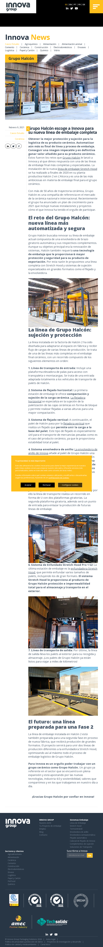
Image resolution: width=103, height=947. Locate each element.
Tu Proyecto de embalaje (50, 826)
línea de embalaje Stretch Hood (77, 169)
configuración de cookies (59, 477)
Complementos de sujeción (82, 844)
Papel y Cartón (27, 50)
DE (84, 4)
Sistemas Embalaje (79, 820)
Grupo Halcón (71, 157)
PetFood (11, 881)
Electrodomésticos (63, 47)
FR (79, 4)
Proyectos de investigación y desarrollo (64, 941)
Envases (82, 47)
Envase (11, 872)
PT (75, 4)
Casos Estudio (12, 43)
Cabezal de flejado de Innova (82, 841)
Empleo (42, 829)
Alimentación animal (72, 43)
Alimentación (49, 43)
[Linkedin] (67, 8)
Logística (9, 50)
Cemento (9, 47)
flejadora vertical (73, 423)
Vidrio (57, 50)
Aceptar (28, 485)
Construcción (41, 47)
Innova (27, 37)
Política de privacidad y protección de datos (24, 941)
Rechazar (47, 485)
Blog (41, 832)
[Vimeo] (76, 8)
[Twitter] (71, 8)
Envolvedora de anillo (79, 832)
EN (70, 4)
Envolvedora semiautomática (82, 835)
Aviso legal (50, 939)
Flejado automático (78, 837)
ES (66, 4)
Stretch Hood (75, 826)
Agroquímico (31, 43)
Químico (44, 50)
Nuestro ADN (45, 823)
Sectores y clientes (14, 851)
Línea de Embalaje (78, 823)
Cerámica (24, 47)
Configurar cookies (70, 485)
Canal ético (45, 944)
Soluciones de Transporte (81, 847)
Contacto (43, 835)
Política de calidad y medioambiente (20, 944)
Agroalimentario (15, 854)
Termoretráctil (76, 829)
